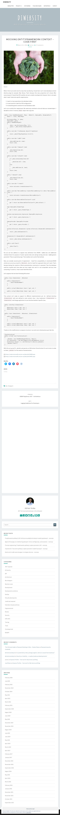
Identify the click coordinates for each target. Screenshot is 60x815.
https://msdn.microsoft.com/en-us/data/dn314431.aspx (20, 356)
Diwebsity (7, 2)
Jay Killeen (8, 663)
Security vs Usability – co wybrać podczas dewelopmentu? (32, 656)
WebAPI (7, 632)
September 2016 (9, 768)
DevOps (7, 594)
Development (8, 587)
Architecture (8, 577)
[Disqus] (30, 430)
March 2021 (8, 702)
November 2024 (9, 688)
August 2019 (8, 729)
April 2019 (7, 743)
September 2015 (9, 802)
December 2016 (9, 761)
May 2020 (7, 719)
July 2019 (7, 733)
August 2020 (8, 712)
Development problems (11, 591)
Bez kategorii (9, 386)
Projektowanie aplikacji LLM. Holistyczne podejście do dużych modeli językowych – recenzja (29, 538)
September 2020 (9, 709)
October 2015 (8, 799)
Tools (6, 625)
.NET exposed (8, 566)
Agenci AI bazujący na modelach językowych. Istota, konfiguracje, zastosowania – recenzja (29, 542)
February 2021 (8, 705)
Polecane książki (37, 6)
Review (7, 612)
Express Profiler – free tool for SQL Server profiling (24, 659)
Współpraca (47, 6)
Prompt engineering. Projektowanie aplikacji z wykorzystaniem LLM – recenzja (26, 545)
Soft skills (7, 618)
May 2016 (7, 775)
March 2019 (8, 747)
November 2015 (9, 795)
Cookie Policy (28, 812)
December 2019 (9, 722)
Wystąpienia (27, 6)
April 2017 (7, 750)
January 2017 (8, 757)
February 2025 (8, 684)
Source (5, 87)
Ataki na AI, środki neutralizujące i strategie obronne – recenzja (22, 552)
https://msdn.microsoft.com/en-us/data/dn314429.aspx (20, 354)
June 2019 (7, 736)
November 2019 (9, 726)
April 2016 (7, 778)
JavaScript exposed (10, 601)
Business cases (9, 584)
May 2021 (7, 695)
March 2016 (8, 781)
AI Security (8, 570)
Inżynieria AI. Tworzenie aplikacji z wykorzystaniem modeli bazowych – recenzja (26, 548)
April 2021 (7, 698)
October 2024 (8, 691)
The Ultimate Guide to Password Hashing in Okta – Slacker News (22, 647)
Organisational (9, 608)
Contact (55, 6)
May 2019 (7, 740)
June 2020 (7, 716)
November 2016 (9, 764)
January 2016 (8, 788)
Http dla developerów (11, 598)
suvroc (31, 45)
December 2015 (9, 792)
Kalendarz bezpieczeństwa (12, 605)
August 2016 (8, 771)
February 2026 (8, 677)
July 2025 (7, 681)
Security (7, 615)
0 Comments (40, 45)
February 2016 (8, 785)
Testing (7, 622)
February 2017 (8, 754)
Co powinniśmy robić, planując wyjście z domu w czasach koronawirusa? (36, 652)
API (6, 573)
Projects (18, 6)
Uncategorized (9, 629)
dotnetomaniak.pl (10, 652)
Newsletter (11, 6)
